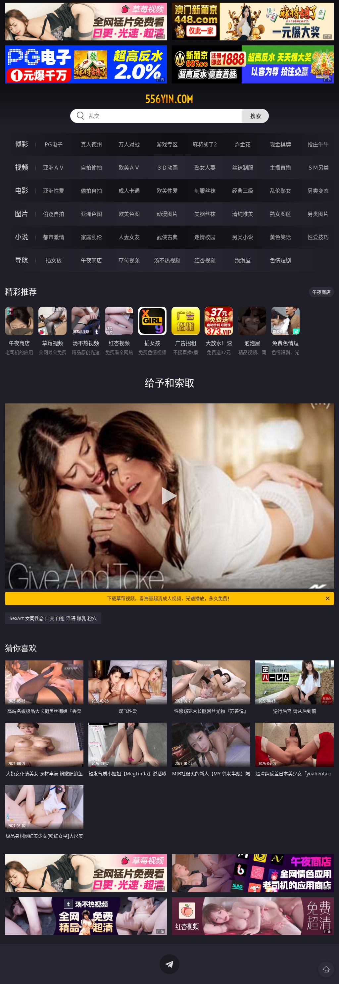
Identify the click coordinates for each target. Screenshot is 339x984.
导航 (21, 260)
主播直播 (280, 167)
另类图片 (318, 214)
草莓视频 (129, 260)
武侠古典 (167, 237)
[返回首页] (326, 969)
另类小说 (242, 237)
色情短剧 (280, 260)
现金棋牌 (280, 144)
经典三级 (242, 190)
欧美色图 (129, 214)
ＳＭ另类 (318, 167)
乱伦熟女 (280, 190)
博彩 (21, 144)
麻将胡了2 (205, 144)
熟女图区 (280, 214)
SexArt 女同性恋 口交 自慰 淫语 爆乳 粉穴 (53, 618)
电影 (21, 190)
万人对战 (129, 144)
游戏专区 (167, 144)
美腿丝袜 (205, 214)
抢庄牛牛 (318, 144)
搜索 (255, 116)
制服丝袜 (205, 190)
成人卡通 (129, 190)
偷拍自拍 (91, 190)
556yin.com (169, 99)
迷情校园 (205, 237)
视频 (21, 167)
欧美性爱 (167, 190)
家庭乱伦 (91, 237)
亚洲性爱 (53, 190)
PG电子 (54, 144)
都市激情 (53, 237)
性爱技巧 (318, 237)
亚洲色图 (91, 214)
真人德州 (91, 144)
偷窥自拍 (53, 214)
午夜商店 (91, 260)
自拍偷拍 (91, 167)
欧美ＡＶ (129, 167)
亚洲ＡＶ (53, 167)
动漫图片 (167, 214)
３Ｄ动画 (167, 167)
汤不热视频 (167, 260)
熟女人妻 (205, 167)
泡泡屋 (243, 260)
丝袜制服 (242, 167)
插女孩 (54, 260)
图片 (21, 213)
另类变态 (318, 190)
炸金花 (243, 144)
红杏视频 (205, 260)
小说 (21, 237)
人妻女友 (129, 237)
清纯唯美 (242, 214)
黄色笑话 (280, 237)
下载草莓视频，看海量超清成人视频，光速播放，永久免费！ (169, 598)
